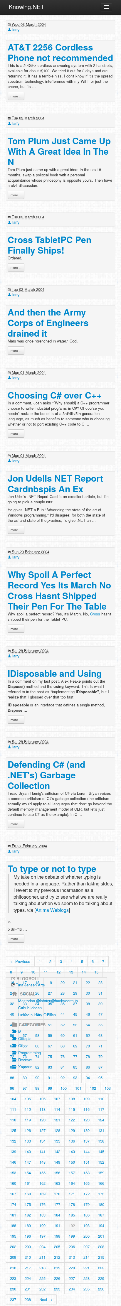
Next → (45, 1299)
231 (28, 1289)
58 (37, 1035)
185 (72, 1215)
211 (42, 1257)
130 (86, 1130)
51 (50, 1024)
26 (37, 993)
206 (72, 1246)
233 (57, 1289)
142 (57, 1151)
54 (88, 1024)
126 (28, 1130)
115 (72, 1109)
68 (62, 1046)
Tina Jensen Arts (30, 985)
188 (13, 1225)
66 (37, 1046)
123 (86, 1120)
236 (101, 1289)
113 (42, 1109)
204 (42, 1246)
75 (50, 1056)
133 (28, 1141)
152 (101, 1162)
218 (42, 1267)
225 (42, 1278)
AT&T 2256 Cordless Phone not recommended (60, 52)
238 (28, 1299)
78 (88, 1056)
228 (86, 1278)
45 (75, 1014)
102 (93, 1088)
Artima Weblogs (52, 910)
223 (13, 1278)
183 (42, 1215)
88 (12, 1077)
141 (42, 1151)
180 (101, 1204)
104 (13, 1098)
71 (100, 1046)
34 (37, 1003)
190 (42, 1225)
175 (28, 1204)
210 (28, 1257)
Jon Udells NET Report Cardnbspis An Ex (55, 483)
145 (101, 1151)
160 (13, 1183)
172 (86, 1194)
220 (72, 1267)
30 (88, 993)
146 (13, 1162)
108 (72, 1098)
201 (101, 1236)
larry (15, 29)
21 (75, 982)
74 (37, 1056)
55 (100, 1024)
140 (28, 1151)
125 (13, 1130)
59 (50, 1035)
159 (101, 1172)
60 (62, 1035)
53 (75, 1024)
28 (62, 993)
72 (12, 1056)
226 (57, 1278)
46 (88, 1014)
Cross (95, 614)
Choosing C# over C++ (55, 395)
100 (63, 1088)
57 (25, 1035)
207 (86, 1246)
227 (72, 1278)
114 (57, 1109)
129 (72, 1130)
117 (101, 1109)
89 (25, 1077)
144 (86, 1151)
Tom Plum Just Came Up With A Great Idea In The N (59, 151)
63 (100, 1035)
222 (101, 1267)
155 (42, 1172)
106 (42, 1098)
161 (28, 1183)
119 (28, 1120)
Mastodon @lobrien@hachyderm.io (48, 1000)
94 (88, 1077)
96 (12, 1088)
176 (42, 1204)
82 (37, 1067)
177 (57, 1204)
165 (86, 1183)
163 (57, 1183)
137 (86, 1141)
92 (62, 1077)
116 (86, 1109)
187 (101, 1215)
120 (42, 1120)
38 (88, 1003)
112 (28, 1109)
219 (57, 1267)
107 (57, 1098)
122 (72, 1120)
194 (101, 1225)
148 (42, 1162)
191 (57, 1225)
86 (88, 1067)
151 (86, 1162)
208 (101, 1246)
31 (100, 993)
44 (62, 1014)
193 (86, 1225)
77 (75, 1056)
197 (42, 1236)
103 (108, 1088)
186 (86, 1215)
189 (28, 1225)
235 (86, 1289)
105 (28, 1098)
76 (62, 1056)
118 (13, 1120)
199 (72, 1236)
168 (28, 1194)
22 (88, 982)
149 (57, 1162)
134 (42, 1141)
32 (12, 1003)
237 (13, 1299)
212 (57, 1257)
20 (62, 982)
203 (28, 1246)
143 (72, 1151)
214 (86, 1257)
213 (72, 1257)
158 (86, 1172)
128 (57, 1130)
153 (13, 1172)
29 (75, 993)
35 (50, 1003)
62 (88, 1035)
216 (13, 1267)
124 (101, 1120)
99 (50, 1088)
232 (42, 1289)
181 (13, 1215)
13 (71, 972)
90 (37, 1077)
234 (72, 1289)
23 (100, 982)
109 (86, 1098)
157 (72, 1172)
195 (13, 1236)
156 (57, 1172)
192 (72, 1225)
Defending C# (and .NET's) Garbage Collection (46, 775)
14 (84, 972)
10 (33, 972)
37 (75, 1003)
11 (46, 972)
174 (13, 1204)
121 (57, 1120)
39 (100, 1003)
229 (101, 1278)
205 (57, 1246)
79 (100, 1056)
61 (75, 1035)
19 (50, 982)
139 (13, 1151)
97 (25, 1088)
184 (57, 1215)
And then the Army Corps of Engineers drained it (48, 322)
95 (100, 1077)
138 (101, 1141)
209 (13, 1257)
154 (28, 1172)
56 (12, 1035)
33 (25, 1003)
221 (86, 1267)
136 (72, 1141)
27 (50, 993)
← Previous (20, 961)
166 (101, 1183)
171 (72, 1194)
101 (78, 1088)
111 (13, 1109)
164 (72, 1183)
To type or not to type (52, 868)
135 (57, 1141)
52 (62, 1024)
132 (13, 1141)
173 (101, 1194)
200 (86, 1236)
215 (101, 1257)
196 (28, 1236)
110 (101, 1098)
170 (57, 1194)
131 (101, 1130)
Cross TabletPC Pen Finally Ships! (49, 244)
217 (28, 1267)
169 (42, 1194)
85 (75, 1067)
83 (50, 1067)
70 (88, 1046)
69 (75, 1046)
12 (58, 972)
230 (13, 1289)
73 (25, 1056)
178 (72, 1204)
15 (96, 972)
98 (37, 1088)
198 (57, 1236)
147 (28, 1162)
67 (50, 1046)
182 (28, 1215)
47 (100, 1014)
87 (100, 1067)
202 (13, 1246)
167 (13, 1194)
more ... (16, 96)
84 (62, 1067)
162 (42, 1183)
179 (86, 1204)
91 (50, 1077)
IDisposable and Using (55, 673)
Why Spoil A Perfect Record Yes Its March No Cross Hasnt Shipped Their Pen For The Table (59, 590)
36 (62, 1003)
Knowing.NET (26, 6)
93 (75, 1077)
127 (42, 1130)
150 (72, 1162)
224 (28, 1278)
